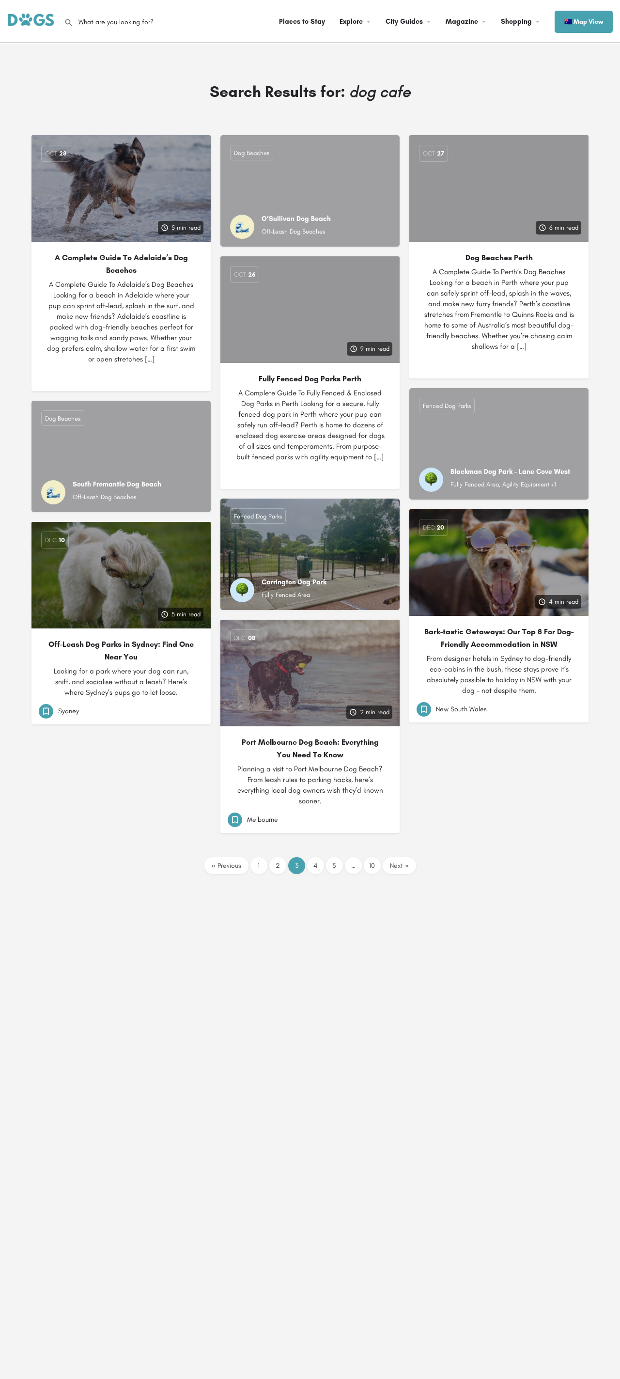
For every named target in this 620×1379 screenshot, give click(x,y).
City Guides (404, 21)
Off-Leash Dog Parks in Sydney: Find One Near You (121, 650)
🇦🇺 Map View (583, 21)
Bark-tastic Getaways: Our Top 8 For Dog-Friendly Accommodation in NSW (499, 638)
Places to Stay (302, 21)
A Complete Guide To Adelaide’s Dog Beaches (121, 264)
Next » (399, 866)
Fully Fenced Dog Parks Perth (310, 378)
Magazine (462, 21)
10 (372, 866)
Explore (351, 21)
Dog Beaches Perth (499, 257)
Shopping (516, 21)
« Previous (226, 866)
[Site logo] (32, 20)
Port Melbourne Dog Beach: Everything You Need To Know (310, 748)
